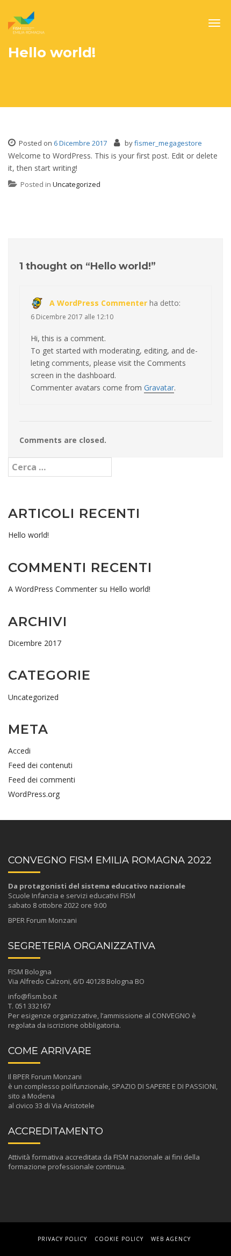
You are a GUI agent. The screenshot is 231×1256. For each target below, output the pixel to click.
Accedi (19, 751)
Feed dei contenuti (40, 765)
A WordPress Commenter (98, 303)
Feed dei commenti (41, 779)
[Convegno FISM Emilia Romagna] (27, 19)
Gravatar (159, 387)
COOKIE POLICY (119, 1239)
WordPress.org (34, 794)
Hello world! (28, 535)
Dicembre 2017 (34, 643)
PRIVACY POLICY (62, 1239)
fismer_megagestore (168, 143)
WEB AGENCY (171, 1239)
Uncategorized (76, 184)
